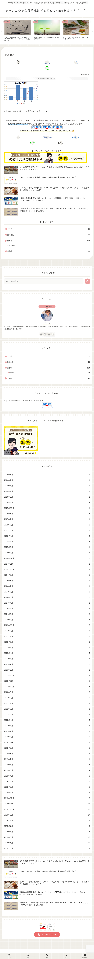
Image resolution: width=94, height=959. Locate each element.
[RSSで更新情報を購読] (52, 334)
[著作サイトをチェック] (41, 334)
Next (92, 31)
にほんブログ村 (47, 407)
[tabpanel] (33, 31)
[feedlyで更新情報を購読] (48, 334)
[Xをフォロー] (45, 334)
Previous (2, 31)
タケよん (47, 323)
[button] (61, 143)
